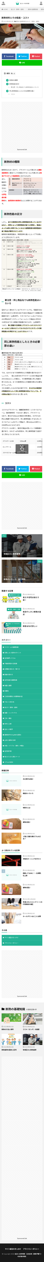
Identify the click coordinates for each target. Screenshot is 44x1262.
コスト (11, 94)
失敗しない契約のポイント (12, 653)
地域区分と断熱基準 (29, 1050)
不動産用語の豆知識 (10, 663)
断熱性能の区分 (13, 84)
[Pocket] (36, 56)
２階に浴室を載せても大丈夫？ (32, 838)
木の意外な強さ (28, 779)
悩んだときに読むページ (12, 757)
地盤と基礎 (7, 685)
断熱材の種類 (12, 80)
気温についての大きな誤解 (13, 624)
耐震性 (6, 691)
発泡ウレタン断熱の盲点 (32, 613)
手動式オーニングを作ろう (32, 859)
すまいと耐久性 (9, 702)
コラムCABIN (8, 762)
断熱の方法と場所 (8, 1029)
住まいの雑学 (8, 729)
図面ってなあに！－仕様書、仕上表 (32, 874)
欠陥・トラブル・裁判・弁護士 (14, 746)
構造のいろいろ (28, 793)
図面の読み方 (8, 674)
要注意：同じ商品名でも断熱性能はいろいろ (23, 87)
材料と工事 (7, 724)
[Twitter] (22, 56)
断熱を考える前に (15, 595)
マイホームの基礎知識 (11, 647)
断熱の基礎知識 (33, 9)
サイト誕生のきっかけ (11, 937)
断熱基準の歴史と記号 (9, 1050)
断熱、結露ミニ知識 (15, 609)
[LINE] (22, 63)
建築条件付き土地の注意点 (12, 735)
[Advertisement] (22, 125)
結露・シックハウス (10, 713)
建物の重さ (26, 822)
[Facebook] (9, 56)
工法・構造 (7, 718)
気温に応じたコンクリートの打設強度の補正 (32, 903)
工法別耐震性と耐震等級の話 (13, 696)
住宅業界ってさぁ (9, 658)
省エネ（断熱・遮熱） (18, 9)
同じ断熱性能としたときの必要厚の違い (20, 91)
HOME (6, 9)
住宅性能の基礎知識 (10, 680)
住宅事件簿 (7, 751)
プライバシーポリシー (11, 943)
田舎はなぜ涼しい (30, 626)
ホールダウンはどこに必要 (32, 916)
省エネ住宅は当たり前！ (31, 598)
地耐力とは (26, 808)
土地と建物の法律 (10, 740)
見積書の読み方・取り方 (12, 669)
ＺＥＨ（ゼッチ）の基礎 (31, 1029)
